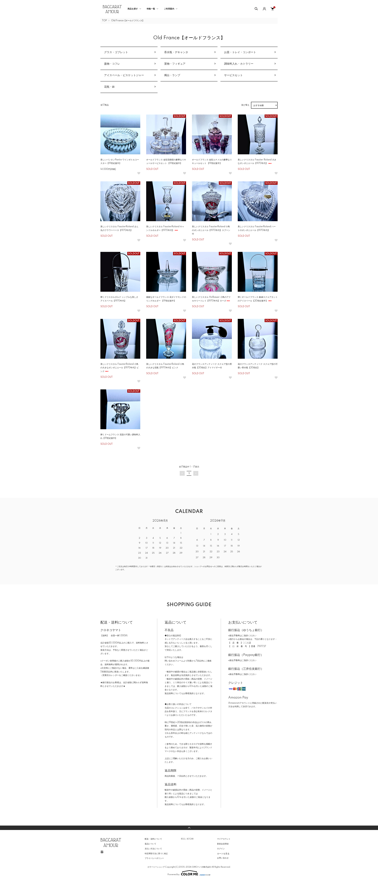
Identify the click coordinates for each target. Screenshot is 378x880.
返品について (150, 844)
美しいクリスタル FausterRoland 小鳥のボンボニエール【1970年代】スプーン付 (211, 230)
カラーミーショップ (156, 867)
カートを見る (223, 853)
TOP (104, 20)
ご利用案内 (169, 9)
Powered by (173, 875)
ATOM (190, 839)
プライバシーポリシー (154, 858)
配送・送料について (153, 839)
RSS (183, 839)
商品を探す (133, 9)
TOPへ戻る (189, 828)
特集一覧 (151, 9)
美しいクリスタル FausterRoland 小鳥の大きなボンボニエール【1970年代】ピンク (119, 368)
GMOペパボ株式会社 (201, 867)
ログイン (221, 849)
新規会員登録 (223, 844)
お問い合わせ (223, 858)
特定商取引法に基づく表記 (156, 854)
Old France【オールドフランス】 (127, 20)
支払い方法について (153, 849)
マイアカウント (223, 839)
